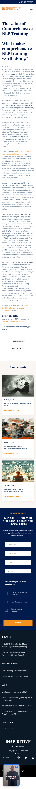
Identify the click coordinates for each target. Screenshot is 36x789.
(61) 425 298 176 (7, 728)
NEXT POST (16, 348)
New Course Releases (19, 602)
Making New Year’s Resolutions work (14, 490)
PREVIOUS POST (19, 341)
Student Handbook (18, 747)
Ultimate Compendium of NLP (13, 321)
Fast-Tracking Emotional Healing (15, 671)
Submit (18, 623)
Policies (18, 753)
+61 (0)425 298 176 (25, 2)
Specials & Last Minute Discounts (19, 593)
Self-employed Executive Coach (15, 676)
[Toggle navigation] (31, 9)
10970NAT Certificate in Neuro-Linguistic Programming (17, 308)
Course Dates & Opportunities (16, 610)
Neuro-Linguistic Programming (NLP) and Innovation (16, 448)
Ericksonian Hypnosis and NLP (17, 404)
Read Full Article (11, 410)
